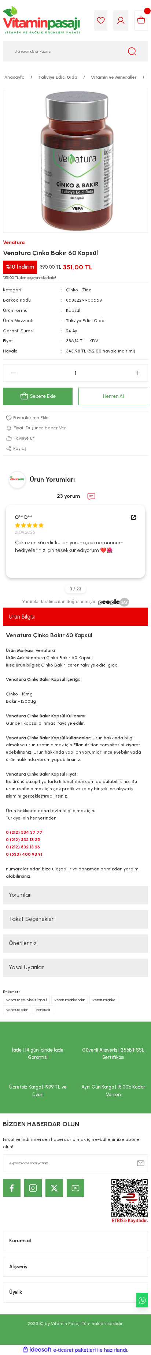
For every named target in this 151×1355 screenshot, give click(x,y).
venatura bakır (17, 1009)
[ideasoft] (37, 1350)
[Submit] (140, 1163)
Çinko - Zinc (78, 289)
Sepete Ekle (43, 396)
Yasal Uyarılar (26, 967)
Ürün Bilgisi (22, 616)
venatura (43, 1009)
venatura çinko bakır (70, 999)
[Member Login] (120, 20)
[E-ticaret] (74, 1350)
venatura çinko (104, 999)
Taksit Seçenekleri (32, 919)
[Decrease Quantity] (13, 373)
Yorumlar (20, 895)
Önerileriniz (23, 943)
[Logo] (42, 20)
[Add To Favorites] (75, 418)
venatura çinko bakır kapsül (26, 999)
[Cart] (141, 20)
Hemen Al (113, 396)
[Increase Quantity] (138, 373)
